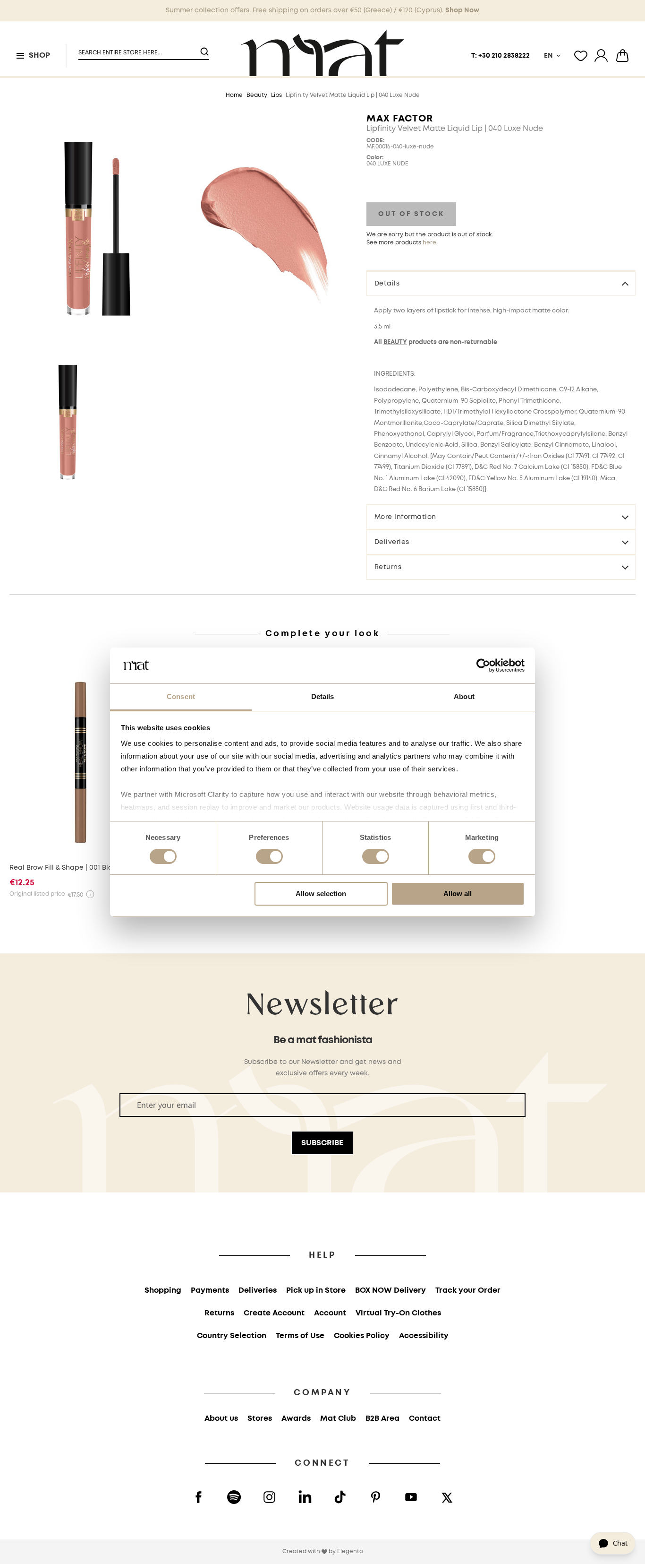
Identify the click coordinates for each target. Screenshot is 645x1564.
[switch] (269, 857)
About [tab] (464, 696)
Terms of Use (300, 1335)
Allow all (457, 894)
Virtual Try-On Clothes (398, 1313)
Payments (210, 1290)
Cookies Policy (362, 1335)
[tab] (501, 283)
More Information (405, 517)
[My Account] (601, 56)
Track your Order (468, 1290)
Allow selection (321, 894)
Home (234, 95)
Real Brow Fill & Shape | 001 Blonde (67, 868)
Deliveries (391, 542)
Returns (388, 567)
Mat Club (338, 1418)
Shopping (162, 1290)
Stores (259, 1418)
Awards (296, 1418)
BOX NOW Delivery (390, 1290)
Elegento (350, 1551)
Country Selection (231, 1335)
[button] (138, 49)
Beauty (256, 95)
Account (330, 1313)
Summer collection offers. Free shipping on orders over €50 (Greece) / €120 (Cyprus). (322, 10)
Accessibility (424, 1335)
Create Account (274, 1313)
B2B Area (382, 1418)
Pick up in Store (316, 1290)
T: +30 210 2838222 (500, 56)
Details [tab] (322, 696)
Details (387, 283)
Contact (425, 1418)
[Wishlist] (580, 56)
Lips (276, 95)
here (429, 242)
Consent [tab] (181, 696)
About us (221, 1418)
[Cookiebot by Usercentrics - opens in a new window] (483, 665)
